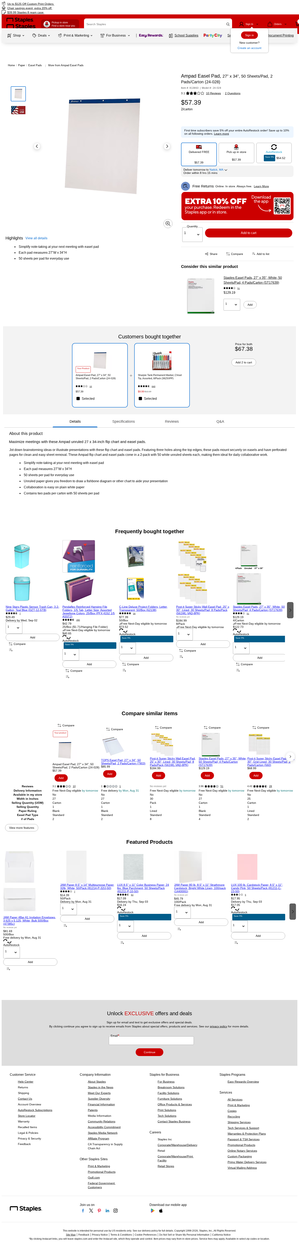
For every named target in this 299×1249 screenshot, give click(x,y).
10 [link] (90, 386)
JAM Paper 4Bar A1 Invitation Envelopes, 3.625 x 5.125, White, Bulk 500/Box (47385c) (29, 920)
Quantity (192, 226)
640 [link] (153, 386)
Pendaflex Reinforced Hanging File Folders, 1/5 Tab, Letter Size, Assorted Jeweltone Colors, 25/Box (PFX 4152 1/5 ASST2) (88, 611)
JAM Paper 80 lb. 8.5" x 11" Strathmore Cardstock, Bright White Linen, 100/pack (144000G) (200, 888)
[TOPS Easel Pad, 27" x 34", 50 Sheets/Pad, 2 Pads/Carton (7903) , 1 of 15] (125, 746)
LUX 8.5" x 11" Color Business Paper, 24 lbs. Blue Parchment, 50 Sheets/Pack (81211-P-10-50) (143, 888)
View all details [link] (36, 238)
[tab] (75, 421)
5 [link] (245, 895)
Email (115, 1036)
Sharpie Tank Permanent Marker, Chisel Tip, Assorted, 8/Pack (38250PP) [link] (160, 377)
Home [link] (11, 65)
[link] (51, 4)
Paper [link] (21, 65)
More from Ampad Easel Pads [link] (66, 65)
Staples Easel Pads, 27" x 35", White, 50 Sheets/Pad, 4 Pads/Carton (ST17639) (253, 280)
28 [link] (270, 786)
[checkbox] (99, 398)
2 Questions (232, 93)
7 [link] (20, 613)
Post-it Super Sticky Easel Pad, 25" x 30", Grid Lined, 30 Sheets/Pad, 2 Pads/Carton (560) (270, 762)
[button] (228, 24)
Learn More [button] (261, 186)
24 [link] (134, 613)
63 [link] (132, 895)
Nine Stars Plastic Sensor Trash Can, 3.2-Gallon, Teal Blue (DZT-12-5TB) (32, 608)
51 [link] (238, 288)
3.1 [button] (183, 93)
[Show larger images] (168, 223)
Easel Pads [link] (35, 65)
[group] (32, 610)
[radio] (199, 153)
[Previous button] (37, 146)
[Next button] (167, 146)
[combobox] (158, 24)
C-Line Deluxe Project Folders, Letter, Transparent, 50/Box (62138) (143, 608)
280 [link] (78, 620)
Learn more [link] (221, 133)
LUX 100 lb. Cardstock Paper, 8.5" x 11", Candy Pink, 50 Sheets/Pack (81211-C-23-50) (257, 888)
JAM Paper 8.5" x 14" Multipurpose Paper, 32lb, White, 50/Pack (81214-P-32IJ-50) (87, 886)
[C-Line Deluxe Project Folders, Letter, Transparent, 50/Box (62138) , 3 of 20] (146, 572)
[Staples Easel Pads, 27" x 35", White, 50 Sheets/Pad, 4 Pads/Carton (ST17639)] (201, 296)
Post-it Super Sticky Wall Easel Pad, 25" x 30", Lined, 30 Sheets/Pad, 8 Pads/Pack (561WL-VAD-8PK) (202, 610)
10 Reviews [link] (213, 93)
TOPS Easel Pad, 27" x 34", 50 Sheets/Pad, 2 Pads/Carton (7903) (123, 761)
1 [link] (120, 786)
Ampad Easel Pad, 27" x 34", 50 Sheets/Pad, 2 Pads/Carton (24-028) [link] (96, 377)
